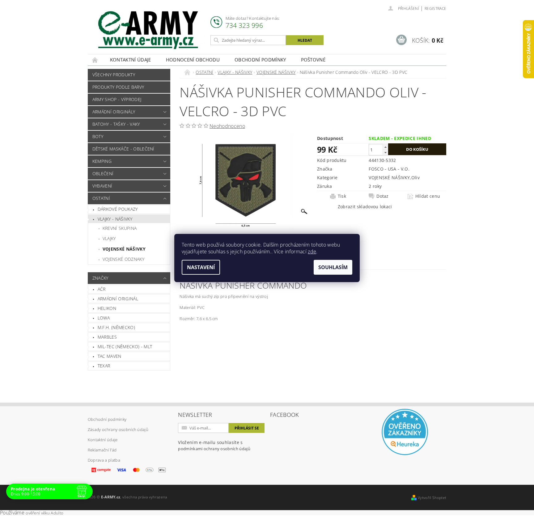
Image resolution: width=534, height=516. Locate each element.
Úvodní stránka (95, 59)
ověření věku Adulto (44, 513)
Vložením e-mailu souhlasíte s (214, 445)
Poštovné (313, 60)
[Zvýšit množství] (385, 147)
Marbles (107, 337)
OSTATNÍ (101, 198)
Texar (104, 366)
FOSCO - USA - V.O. (389, 169)
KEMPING (102, 161)
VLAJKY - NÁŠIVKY (115, 219)
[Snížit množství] (385, 152)
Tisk (342, 196)
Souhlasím (333, 267)
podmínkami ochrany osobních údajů (214, 448)
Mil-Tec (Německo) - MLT (125, 346)
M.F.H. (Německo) (116, 327)
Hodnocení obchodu (193, 60)
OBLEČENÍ (103, 173)
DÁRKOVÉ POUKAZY (118, 209)
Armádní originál (118, 299)
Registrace (435, 8)
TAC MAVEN (109, 356)
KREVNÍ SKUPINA (120, 228)
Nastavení (201, 267)
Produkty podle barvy (118, 87)
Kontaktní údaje (130, 60)
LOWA (104, 318)
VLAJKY (109, 238)
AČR (102, 289)
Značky (100, 278)
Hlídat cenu (427, 196)
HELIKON (107, 308)
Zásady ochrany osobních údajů (118, 429)
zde (312, 251)
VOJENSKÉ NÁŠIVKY (124, 249)
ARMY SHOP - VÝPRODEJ (116, 99)
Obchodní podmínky (260, 60)
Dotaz (382, 196)
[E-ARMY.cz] (148, 30)
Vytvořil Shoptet (432, 497)
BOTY (97, 136)
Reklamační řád (102, 450)
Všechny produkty (113, 75)
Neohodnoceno (227, 126)
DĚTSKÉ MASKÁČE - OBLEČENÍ (123, 149)
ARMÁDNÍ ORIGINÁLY (113, 112)
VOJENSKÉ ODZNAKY (123, 259)
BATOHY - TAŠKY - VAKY (116, 124)
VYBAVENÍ (102, 186)
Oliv (415, 177)
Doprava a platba (104, 460)
